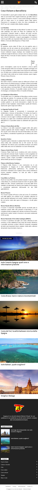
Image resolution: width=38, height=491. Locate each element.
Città (2, 467)
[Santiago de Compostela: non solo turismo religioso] (5, 432)
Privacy (14, 486)
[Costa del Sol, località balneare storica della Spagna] (19, 315)
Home (2, 6)
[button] (35, 2)
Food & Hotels (4, 462)
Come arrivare (4, 472)
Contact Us (29, 486)
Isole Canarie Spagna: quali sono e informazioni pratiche (15, 263)
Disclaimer (8, 486)
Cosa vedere (4, 470)
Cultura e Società (5, 464)
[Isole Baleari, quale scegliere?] (19, 350)
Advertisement (21, 486)
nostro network (27, 418)
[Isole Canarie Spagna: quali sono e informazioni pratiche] (19, 248)
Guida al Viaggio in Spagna (10, 6)
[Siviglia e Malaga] (19, 382)
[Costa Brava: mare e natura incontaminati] (19, 282)
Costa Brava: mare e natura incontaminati (18, 296)
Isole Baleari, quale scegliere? (13, 364)
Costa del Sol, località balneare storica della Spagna (19, 332)
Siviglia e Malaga (8, 396)
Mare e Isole (4, 478)
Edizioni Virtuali (27, 489)
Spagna (3, 475)
